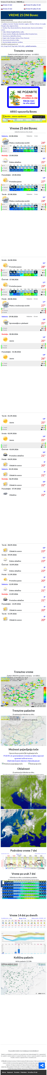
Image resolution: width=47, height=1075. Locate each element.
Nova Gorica (6, 36)
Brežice (12, 40)
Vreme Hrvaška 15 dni (33, 5)
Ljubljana (5, 24)
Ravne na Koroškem (37, 28)
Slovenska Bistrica (16, 28)
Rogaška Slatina (15, 32)
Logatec (26, 24)
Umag (5, 46)
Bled (27, 34)
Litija (7, 26)
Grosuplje (43, 24)
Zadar (16, 46)
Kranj (4, 34)
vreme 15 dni (16, 1061)
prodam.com (37, 1065)
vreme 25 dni (25, 1061)
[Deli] (42, 1065)
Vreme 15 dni (7, 5)
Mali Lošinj (21, 46)
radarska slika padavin (7, 1067)
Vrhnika (32, 24)
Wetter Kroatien (34, 1069)
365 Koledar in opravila (38, 1067)
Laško (22, 32)
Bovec (19, 36)
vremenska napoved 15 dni (36, 1063)
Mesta (4, 1072)
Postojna (12, 38)
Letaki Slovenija (12, 1069)
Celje (4, 32)
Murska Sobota (7, 42)
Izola (8, 38)
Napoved (10, 1072)
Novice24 (29, 1065)
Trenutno (16, 1072)
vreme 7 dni (32, 1061)
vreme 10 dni (41, 1061)
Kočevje (37, 24)
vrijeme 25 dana (21, 1065)
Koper (4, 38)
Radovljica (22, 34)
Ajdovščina (13, 36)
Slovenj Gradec (26, 28)
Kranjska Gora (33, 34)
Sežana (18, 38)
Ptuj (9, 28)
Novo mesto (6, 40)
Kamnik (10, 24)
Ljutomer (14, 42)
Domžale (21, 24)
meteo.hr (17, 1057)
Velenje (8, 32)
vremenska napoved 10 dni (19, 1063)
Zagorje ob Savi (14, 26)
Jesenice (9, 34)
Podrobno (24, 1072)
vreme (9, 1061)
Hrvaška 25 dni (32, 1072)
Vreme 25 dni (7, 9)
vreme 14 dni (6, 1063)
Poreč (9, 46)
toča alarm (18, 1067)
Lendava (20, 42)
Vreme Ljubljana (26, 1067)
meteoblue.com (32, 1057)
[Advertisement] (23, 234)
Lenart (3, 30)
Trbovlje (15, 24)
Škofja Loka (15, 34)
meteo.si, (29, 1056)
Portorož (26, 38)
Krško (17, 40)
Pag (13, 46)
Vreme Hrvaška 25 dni (33, 9)
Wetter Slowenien (23, 1069)
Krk (2, 46)
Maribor (5, 28)
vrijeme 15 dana (10, 1065)
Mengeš (3, 26)
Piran (21, 38)
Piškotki (4, 1061)
